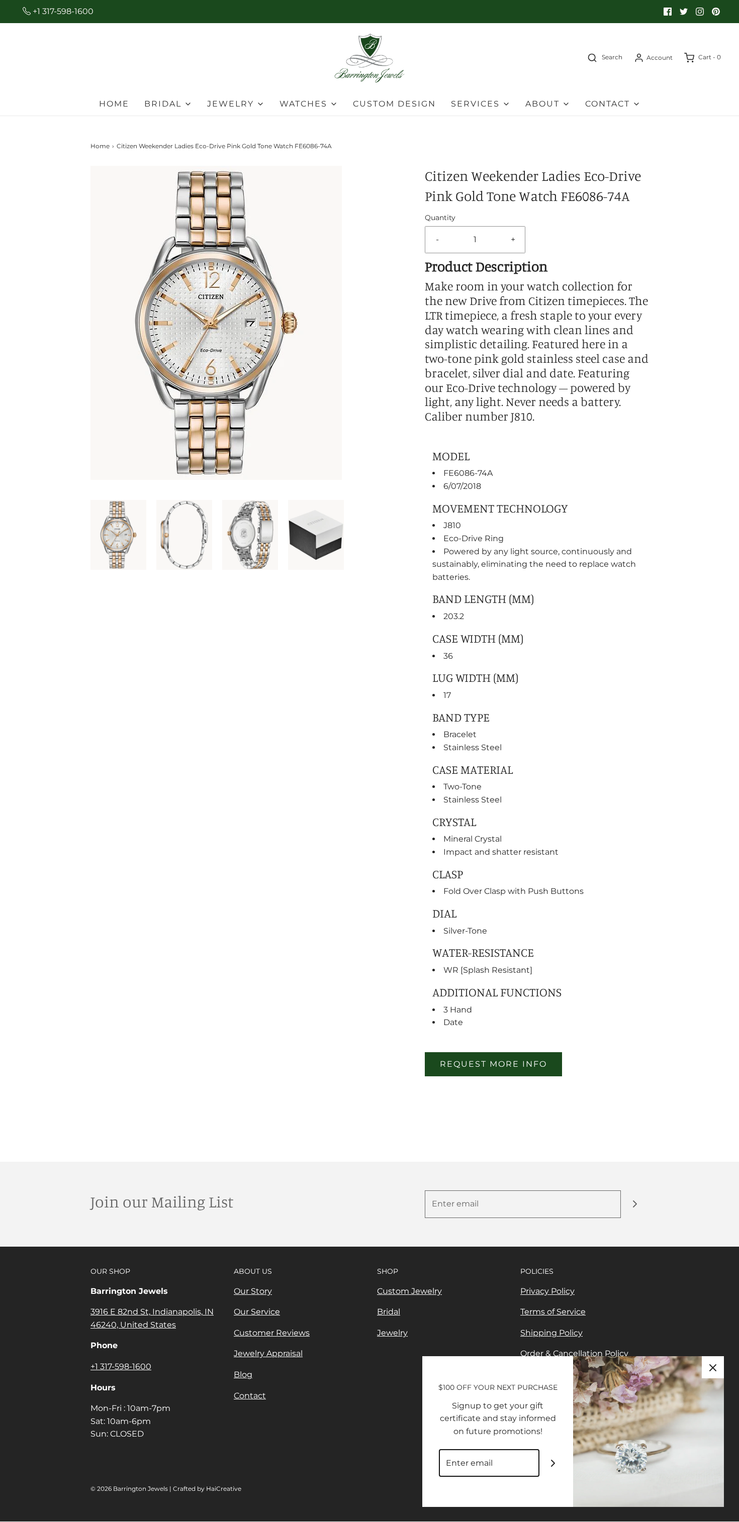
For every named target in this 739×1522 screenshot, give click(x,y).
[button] (118, 535)
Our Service (257, 1311)
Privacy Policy (547, 1291)
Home (114, 104)
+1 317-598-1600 (62, 11)
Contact (250, 1395)
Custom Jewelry (409, 1291)
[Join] (635, 1204)
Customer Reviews (272, 1333)
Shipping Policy (551, 1333)
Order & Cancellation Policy (574, 1353)
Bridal (388, 1311)
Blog (243, 1374)
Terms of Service (553, 1311)
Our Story (253, 1291)
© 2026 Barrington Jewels (129, 1488)
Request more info (493, 1064)
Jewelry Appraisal (268, 1353)
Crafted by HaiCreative (207, 1488)
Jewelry (392, 1333)
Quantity (440, 217)
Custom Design (394, 104)
